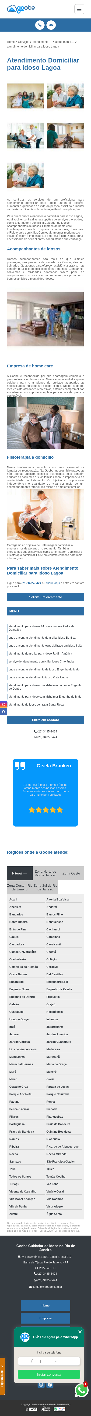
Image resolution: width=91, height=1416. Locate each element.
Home (45, 1305)
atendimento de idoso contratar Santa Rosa (36, 704)
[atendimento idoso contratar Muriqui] (65, 96)
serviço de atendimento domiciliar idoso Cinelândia (41, 661)
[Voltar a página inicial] (21, 9)
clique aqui (53, 583)
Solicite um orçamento (45, 597)
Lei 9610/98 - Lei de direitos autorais (59, 1230)
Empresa (45, 1318)
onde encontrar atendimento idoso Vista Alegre (38, 677)
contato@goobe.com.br (47, 1286)
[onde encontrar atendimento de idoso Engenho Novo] (65, 136)
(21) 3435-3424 (31, 583)
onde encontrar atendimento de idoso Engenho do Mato (44, 669)
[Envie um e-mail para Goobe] (51, 25)
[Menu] (79, 9)
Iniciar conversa (49, 1374)
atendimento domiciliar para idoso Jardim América (40, 653)
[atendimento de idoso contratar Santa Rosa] (26, 136)
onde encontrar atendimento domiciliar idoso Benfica (42, 637)
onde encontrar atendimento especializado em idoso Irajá (45, 645)
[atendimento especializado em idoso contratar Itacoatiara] (26, 96)
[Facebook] (49, 1384)
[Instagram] (41, 1384)
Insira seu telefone (49, 1352)
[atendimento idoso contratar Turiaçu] (26, 176)
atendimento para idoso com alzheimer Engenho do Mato (45, 696)
